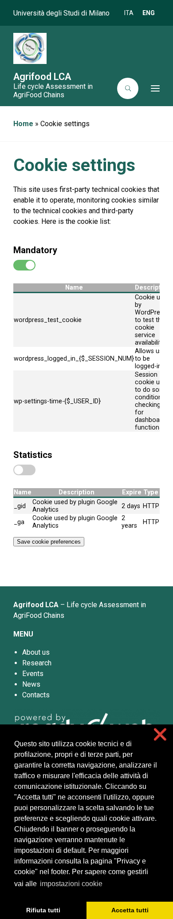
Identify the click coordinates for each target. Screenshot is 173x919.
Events (32, 673)
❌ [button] (160, 734)
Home (23, 123)
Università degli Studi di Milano (61, 13)
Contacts (36, 695)
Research (36, 663)
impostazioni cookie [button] (71, 883)
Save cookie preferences (49, 541)
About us (36, 652)
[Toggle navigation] (152, 88)
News (31, 684)
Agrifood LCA (42, 76)
